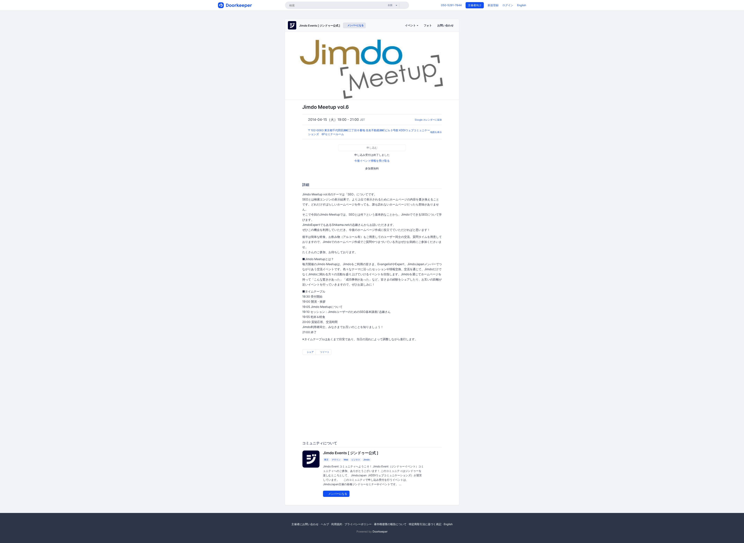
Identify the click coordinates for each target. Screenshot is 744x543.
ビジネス (355, 459)
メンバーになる (355, 25)
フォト (428, 25)
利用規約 (336, 524)
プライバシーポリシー (358, 524)
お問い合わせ (445, 25)
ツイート (324, 351)
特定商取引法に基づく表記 (425, 524)
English (521, 5)
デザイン (336, 459)
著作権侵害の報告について (390, 524)
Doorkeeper (380, 531)
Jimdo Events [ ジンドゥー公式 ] (319, 25)
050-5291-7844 (451, 5)
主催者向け (474, 5)
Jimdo (366, 459)
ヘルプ (325, 524)
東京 (326, 459)
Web (346, 459)
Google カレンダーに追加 (428, 119)
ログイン (507, 5)
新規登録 (493, 5)
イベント (410, 25)
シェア (310, 351)
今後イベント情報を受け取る (372, 160)
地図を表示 (436, 132)
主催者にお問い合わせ (305, 524)
